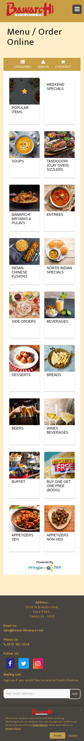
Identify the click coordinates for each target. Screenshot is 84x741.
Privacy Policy (13, 729)
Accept (57, 735)
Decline (73, 735)
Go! (75, 693)
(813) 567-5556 (18, 644)
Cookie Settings (40, 725)
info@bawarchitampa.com (23, 630)
